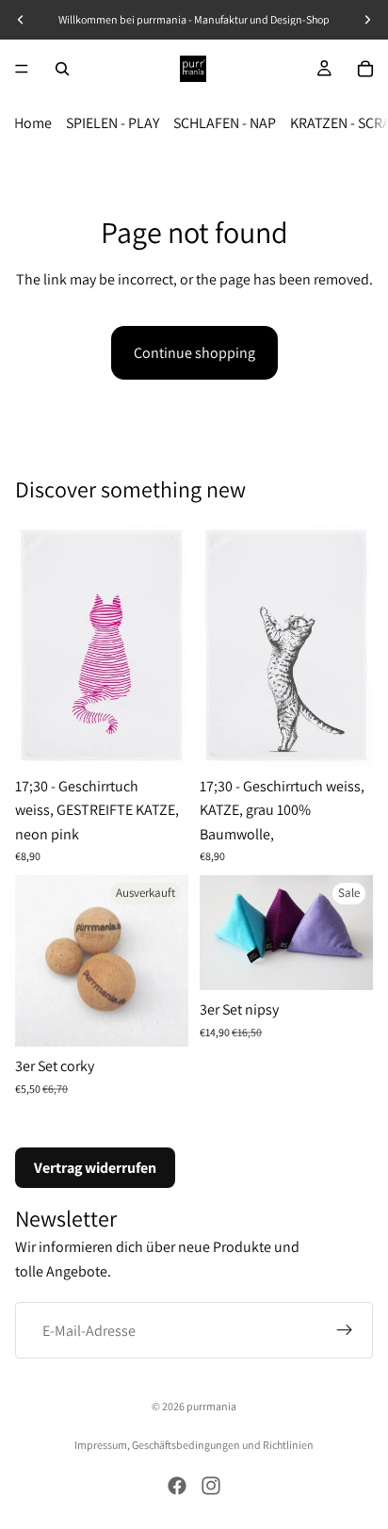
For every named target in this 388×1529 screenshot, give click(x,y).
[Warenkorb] (365, 68)
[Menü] (21, 68)
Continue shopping (194, 353)
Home (33, 123)
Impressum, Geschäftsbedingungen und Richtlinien (194, 1445)
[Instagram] (211, 1485)
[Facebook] (177, 1485)
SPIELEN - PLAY (112, 123)
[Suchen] (62, 68)
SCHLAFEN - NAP (224, 123)
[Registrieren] (344, 1330)
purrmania (211, 1406)
